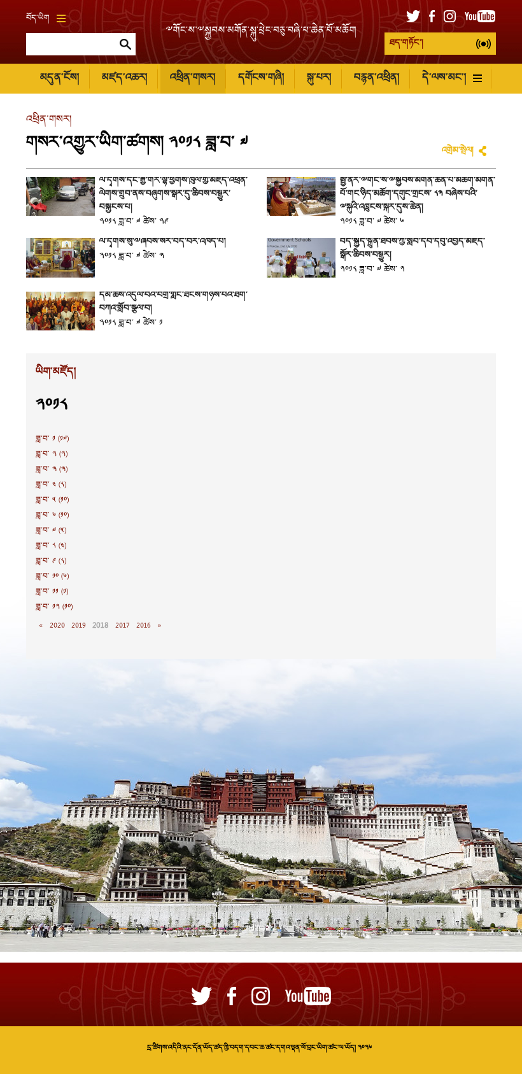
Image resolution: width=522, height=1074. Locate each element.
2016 (143, 626)
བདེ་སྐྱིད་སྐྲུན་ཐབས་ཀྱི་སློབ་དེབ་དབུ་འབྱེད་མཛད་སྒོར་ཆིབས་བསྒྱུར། (412, 248)
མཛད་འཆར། (124, 78)
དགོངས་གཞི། (261, 78)
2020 (57, 626)
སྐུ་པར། (319, 78)
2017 (122, 626)
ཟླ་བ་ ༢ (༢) (51, 455)
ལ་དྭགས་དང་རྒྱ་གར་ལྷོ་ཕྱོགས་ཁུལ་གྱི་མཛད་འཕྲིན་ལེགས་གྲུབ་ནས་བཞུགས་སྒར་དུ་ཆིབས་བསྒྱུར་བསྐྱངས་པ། (173, 194)
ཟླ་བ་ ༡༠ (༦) (52, 577)
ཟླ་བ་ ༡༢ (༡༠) (54, 607)
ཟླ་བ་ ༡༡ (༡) (52, 592)
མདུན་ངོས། (59, 78)
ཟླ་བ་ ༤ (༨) (51, 485)
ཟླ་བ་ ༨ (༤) (51, 546)
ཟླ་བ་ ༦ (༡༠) (52, 516)
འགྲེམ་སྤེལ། (458, 151)
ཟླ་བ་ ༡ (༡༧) (52, 439)
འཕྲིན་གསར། (192, 78)
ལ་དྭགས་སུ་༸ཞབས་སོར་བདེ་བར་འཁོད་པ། (162, 242)
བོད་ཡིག (38, 18)
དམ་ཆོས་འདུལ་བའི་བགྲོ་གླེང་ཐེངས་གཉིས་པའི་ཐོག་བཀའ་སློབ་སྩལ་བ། (173, 302)
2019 (78, 626)
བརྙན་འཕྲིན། (376, 78)
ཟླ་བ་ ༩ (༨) (51, 562)
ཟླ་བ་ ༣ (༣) (51, 470)
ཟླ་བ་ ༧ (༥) (51, 531)
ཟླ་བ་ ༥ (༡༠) (52, 500)
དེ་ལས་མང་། (444, 78)
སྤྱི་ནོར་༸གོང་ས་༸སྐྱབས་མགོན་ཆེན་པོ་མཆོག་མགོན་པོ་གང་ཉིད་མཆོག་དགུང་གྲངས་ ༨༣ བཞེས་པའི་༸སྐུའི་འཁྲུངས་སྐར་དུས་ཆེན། (417, 194)
